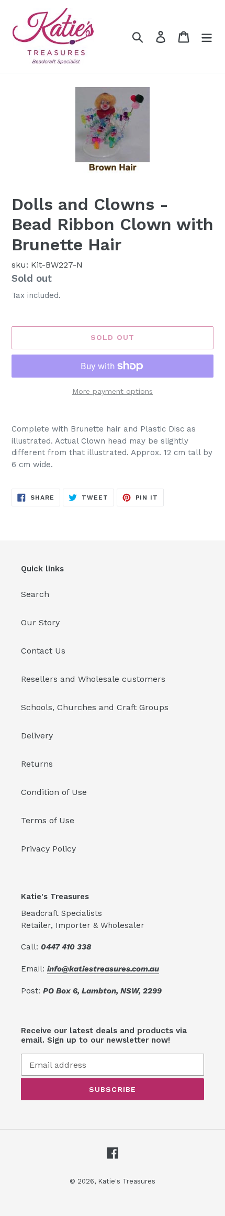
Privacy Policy (48, 849)
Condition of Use (54, 792)
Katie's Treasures (126, 1181)
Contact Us (43, 651)
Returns (37, 764)
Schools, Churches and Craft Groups (94, 707)
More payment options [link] (112, 391)
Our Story (40, 622)
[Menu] (206, 36)
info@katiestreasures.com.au (103, 969)
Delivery (37, 735)
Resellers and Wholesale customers (93, 679)
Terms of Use (47, 820)
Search (35, 594)
